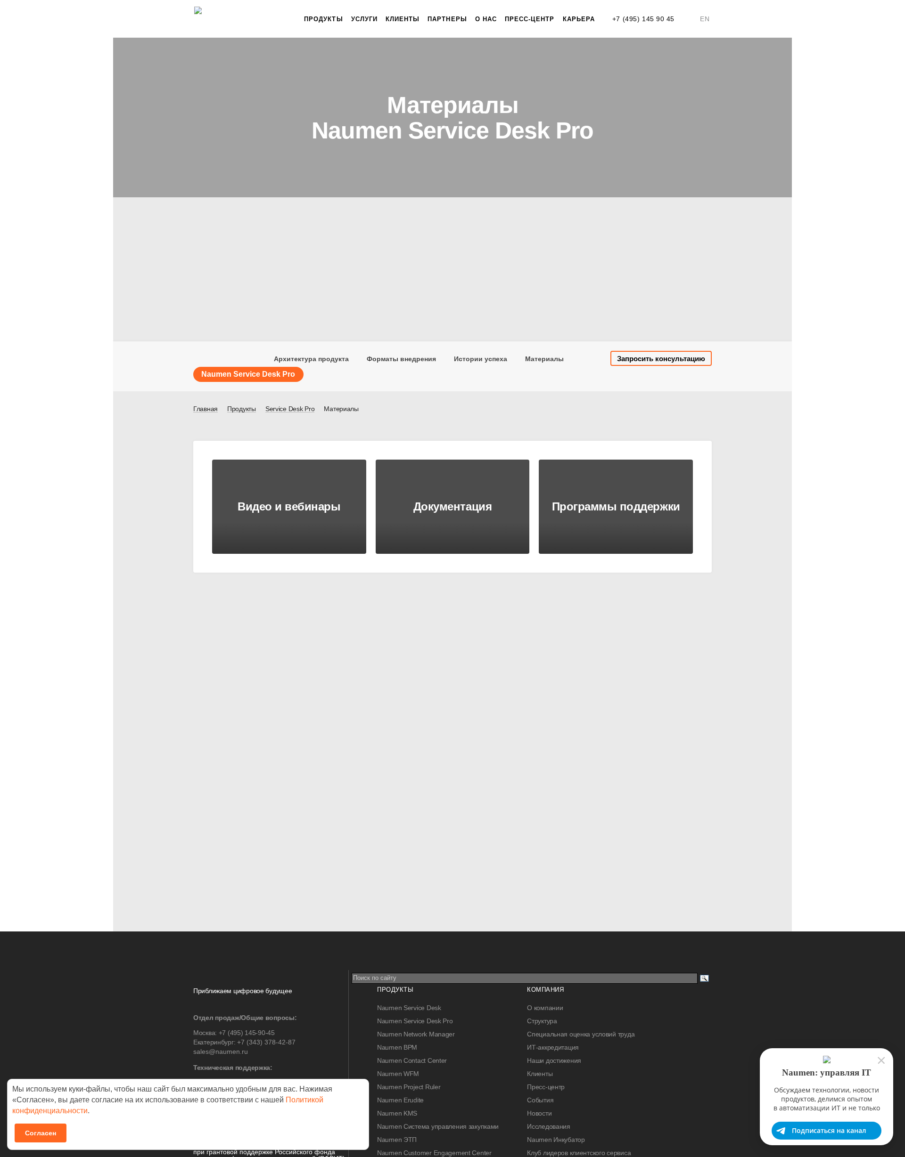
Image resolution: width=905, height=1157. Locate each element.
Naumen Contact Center (412, 1060)
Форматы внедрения (401, 359)
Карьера (579, 19)
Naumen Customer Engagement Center (434, 1152)
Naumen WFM (398, 1073)
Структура (542, 1021)
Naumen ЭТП (397, 1139)
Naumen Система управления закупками (438, 1126)
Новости (539, 1113)
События (540, 1100)
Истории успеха (480, 359)
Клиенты (403, 19)
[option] (452, 117)
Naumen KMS (397, 1113)
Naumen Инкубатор (556, 1139)
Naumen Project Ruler (408, 1087)
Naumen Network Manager (416, 1034)
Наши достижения (554, 1060)
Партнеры (447, 19)
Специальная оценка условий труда (580, 1034)
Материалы (544, 359)
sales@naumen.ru (220, 1051)
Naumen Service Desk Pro (415, 1021)
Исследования (548, 1126)
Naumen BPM (397, 1047)
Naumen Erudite (400, 1100)
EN (704, 19)
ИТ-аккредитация (553, 1047)
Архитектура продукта (311, 359)
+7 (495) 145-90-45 (247, 1032)
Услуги (364, 19)
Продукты (323, 19)
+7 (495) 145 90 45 (643, 19)
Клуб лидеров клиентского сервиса (579, 1152)
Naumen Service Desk (409, 1007)
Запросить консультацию (661, 359)
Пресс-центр (530, 19)
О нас (486, 19)
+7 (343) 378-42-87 (266, 1042)
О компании (545, 1007)
